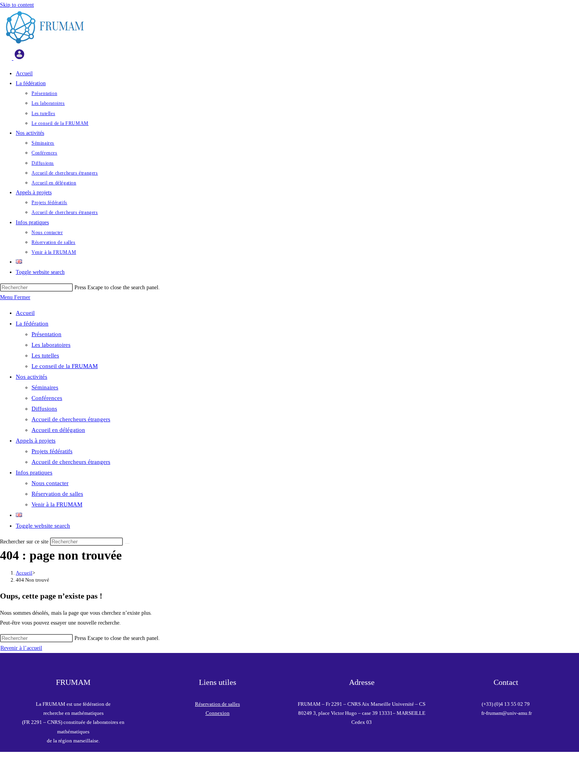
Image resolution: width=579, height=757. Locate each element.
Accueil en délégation (58, 430)
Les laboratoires (51, 345)
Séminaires (45, 387)
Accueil (25, 313)
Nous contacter (50, 483)
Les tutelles (45, 355)
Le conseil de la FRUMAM (65, 366)
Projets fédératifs (52, 451)
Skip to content (17, 5)
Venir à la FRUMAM (57, 504)
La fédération (32, 323)
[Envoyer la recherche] (127, 543)
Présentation (46, 334)
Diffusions (44, 408)
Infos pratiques (34, 472)
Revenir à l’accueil (21, 648)
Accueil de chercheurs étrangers (71, 419)
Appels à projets (36, 440)
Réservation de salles (57, 494)
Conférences (47, 398)
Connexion (218, 713)
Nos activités (31, 377)
